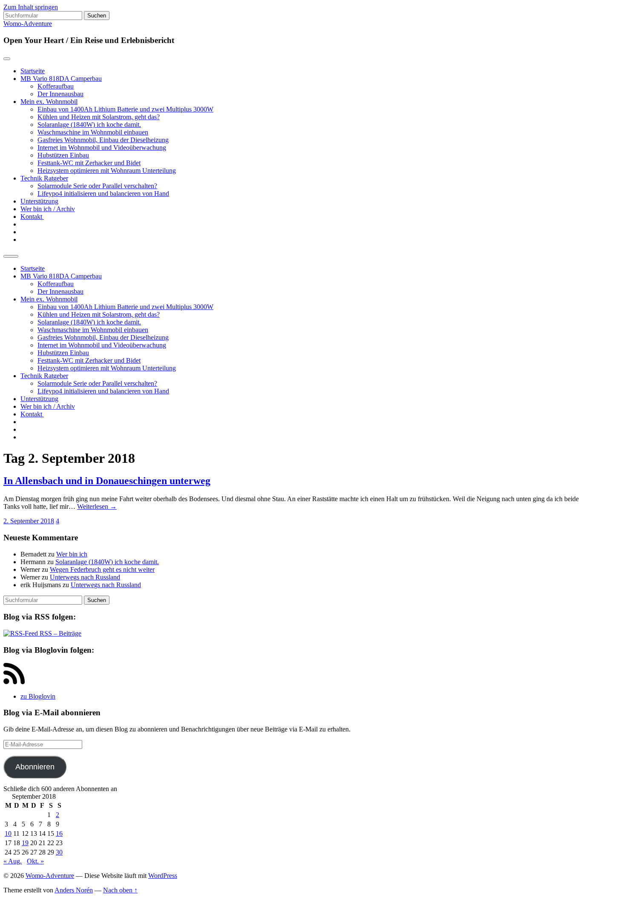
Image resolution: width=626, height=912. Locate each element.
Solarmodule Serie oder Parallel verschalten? (97, 185)
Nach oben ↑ (120, 890)
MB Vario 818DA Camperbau (61, 78)
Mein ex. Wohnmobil (49, 101)
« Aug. (12, 861)
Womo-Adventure (27, 23)
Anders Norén (74, 890)
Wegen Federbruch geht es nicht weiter (102, 569)
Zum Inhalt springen (30, 7)
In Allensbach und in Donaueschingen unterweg (106, 480)
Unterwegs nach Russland (85, 577)
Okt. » (35, 861)
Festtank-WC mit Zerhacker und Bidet (89, 162)
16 (59, 833)
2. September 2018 (28, 521)
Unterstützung (39, 201)
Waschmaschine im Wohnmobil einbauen (92, 132)
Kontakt (32, 216)
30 (59, 852)
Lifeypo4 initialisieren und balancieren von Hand (103, 193)
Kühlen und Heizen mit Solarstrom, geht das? (98, 116)
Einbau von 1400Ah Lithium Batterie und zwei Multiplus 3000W (125, 109)
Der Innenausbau (60, 94)
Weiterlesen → (97, 506)
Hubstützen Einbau (63, 155)
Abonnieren (35, 767)
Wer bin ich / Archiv (47, 208)
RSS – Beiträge (59, 633)
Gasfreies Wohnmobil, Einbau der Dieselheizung (103, 139)
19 (25, 842)
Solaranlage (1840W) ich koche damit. (89, 124)
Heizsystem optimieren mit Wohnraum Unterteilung (106, 170)
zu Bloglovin (37, 696)
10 (8, 833)
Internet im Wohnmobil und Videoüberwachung (101, 147)
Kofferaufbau (55, 86)
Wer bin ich (71, 554)
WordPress (162, 875)
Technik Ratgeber (44, 178)
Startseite (32, 71)
